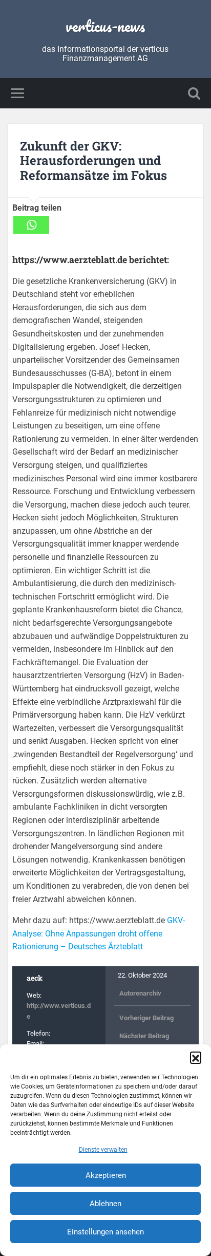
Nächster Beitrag (144, 1036)
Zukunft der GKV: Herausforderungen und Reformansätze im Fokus (93, 161)
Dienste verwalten (103, 1149)
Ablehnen (105, 1203)
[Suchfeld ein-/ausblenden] (194, 93)
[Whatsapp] (31, 225)
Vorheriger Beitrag (146, 1018)
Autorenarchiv (140, 993)
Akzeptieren (106, 1175)
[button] (196, 1057)
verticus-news (105, 26)
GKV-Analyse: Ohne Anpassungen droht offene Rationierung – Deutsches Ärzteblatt (98, 933)
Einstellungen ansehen (105, 1231)
